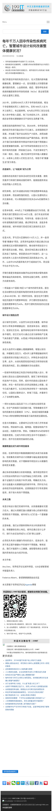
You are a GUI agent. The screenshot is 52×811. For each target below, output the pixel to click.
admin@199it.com (42, 805)
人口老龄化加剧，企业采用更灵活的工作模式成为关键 (25, 672)
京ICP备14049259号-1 (27, 798)
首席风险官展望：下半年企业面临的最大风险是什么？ (25, 698)
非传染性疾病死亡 (10, 771)
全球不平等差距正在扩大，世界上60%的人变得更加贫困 (26, 686)
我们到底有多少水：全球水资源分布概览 (20, 695)
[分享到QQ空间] (18, 783)
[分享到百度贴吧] (27, 783)
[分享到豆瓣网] (32, 783)
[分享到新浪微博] (9, 783)
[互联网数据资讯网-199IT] (26, 8)
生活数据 (19, 56)
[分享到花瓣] (46, 783)
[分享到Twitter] (41, 783)
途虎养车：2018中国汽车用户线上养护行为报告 (23, 660)
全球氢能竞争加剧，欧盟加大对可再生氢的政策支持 (24, 689)
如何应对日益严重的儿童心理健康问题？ (20, 675)
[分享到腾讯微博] (23, 783)
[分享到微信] (13, 783)
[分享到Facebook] (36, 783)
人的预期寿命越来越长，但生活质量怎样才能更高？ (24, 701)
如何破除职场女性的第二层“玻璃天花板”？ (21, 704)
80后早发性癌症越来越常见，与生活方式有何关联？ (25, 692)
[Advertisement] (26, 740)
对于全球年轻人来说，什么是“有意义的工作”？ (22, 683)
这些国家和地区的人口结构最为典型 (18, 669)
